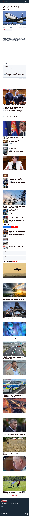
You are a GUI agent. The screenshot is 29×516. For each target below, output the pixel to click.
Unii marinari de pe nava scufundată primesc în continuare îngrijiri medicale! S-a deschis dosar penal (14, 73)
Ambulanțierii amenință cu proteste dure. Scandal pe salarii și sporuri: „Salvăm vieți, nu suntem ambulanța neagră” (15, 116)
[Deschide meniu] (25, 1)
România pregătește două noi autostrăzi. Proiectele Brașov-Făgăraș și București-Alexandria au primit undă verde (14, 415)
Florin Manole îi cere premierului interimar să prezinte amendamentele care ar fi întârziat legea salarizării (16, 217)
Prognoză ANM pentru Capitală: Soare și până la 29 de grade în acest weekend (15, 75)
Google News (19, 85)
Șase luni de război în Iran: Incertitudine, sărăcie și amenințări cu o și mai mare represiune (16, 175)
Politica (4, 106)
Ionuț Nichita (24, 356)
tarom (7, 82)
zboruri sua (10, 82)
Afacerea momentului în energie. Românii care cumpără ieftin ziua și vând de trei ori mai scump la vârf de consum (14, 207)
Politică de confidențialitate (11, 503)
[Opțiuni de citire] (27, 514)
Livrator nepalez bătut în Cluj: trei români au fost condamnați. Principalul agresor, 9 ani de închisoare (13, 396)
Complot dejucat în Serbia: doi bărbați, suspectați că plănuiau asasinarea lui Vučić (15, 68)
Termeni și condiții (5, 503)
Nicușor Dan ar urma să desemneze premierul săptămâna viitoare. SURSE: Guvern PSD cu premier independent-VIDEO (17, 183)
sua (14, 82)
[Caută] (23, 1)
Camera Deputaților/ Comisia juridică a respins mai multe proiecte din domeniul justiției (15, 70)
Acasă (4, 3)
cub (4, 82)
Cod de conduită (17, 503)
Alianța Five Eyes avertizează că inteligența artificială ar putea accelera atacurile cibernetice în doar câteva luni (13, 339)
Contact (2, 503)
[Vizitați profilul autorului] (4, 27)
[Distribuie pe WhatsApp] (23, 27)
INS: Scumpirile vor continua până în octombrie (15, 213)
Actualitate (9, 3)
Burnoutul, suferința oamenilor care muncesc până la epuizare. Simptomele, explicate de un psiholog (14, 108)
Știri (6, 3)
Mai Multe (14, 495)
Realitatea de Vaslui (11, 26)
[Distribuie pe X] (25, 27)
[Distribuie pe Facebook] (21, 27)
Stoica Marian (24, 278)
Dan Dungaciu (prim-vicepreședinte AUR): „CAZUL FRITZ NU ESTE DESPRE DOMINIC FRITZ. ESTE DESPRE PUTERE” (17, 179)
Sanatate (6, 117)
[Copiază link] (20, 27)
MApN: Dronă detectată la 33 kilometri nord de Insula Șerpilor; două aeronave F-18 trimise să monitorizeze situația (14, 280)
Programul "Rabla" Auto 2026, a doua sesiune (11, 113)
